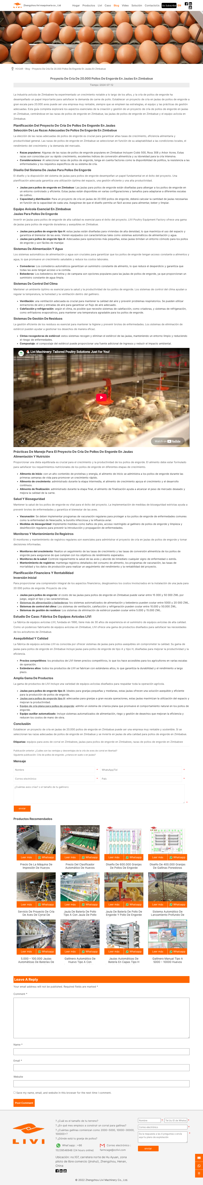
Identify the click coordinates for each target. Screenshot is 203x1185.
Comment (20, 993)
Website (18, 1076)
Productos (88, 5)
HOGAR (19, 69)
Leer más (26, 857)
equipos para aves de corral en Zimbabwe (52, 741)
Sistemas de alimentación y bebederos (44, 602)
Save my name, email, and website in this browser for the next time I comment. (63, 1092)
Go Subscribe (169, 5)
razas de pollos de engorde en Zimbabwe (158, 741)
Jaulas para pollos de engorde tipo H (42, 698)
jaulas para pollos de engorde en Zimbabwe (105, 741)
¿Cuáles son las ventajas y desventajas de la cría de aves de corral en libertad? (76, 750)
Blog (116, 5)
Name (18, 1044)
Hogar (76, 5)
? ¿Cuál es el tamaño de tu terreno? (77, 1120)
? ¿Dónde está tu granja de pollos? (76, 1138)
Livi (100, 5)
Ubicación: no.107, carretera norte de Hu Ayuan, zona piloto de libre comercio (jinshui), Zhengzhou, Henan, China (91, 1161)
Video (125, 5)
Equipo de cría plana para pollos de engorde (47, 706)
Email (17, 1060)
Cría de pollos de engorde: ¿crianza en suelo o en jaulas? (66, 754)
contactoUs (152, 5)
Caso (108, 5)
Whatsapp (48, 857)
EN (179, 5)
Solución (136, 5)
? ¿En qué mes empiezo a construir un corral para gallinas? (91, 1125)
